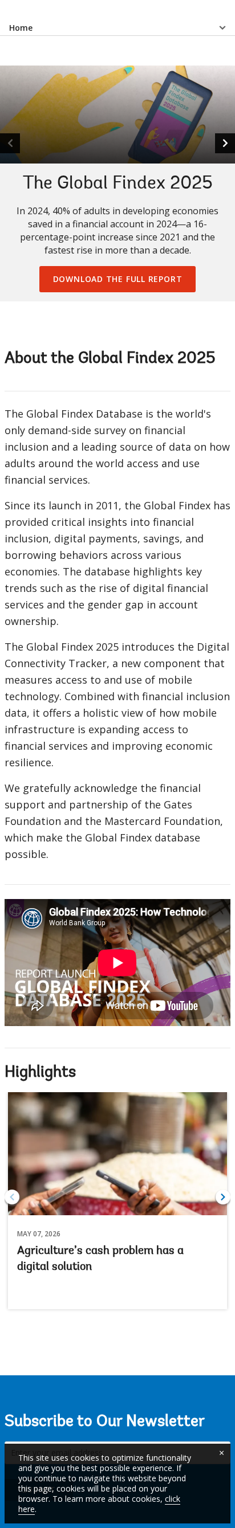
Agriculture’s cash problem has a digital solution (100, 1259)
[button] (225, 143)
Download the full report (118, 278)
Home (21, 27)
